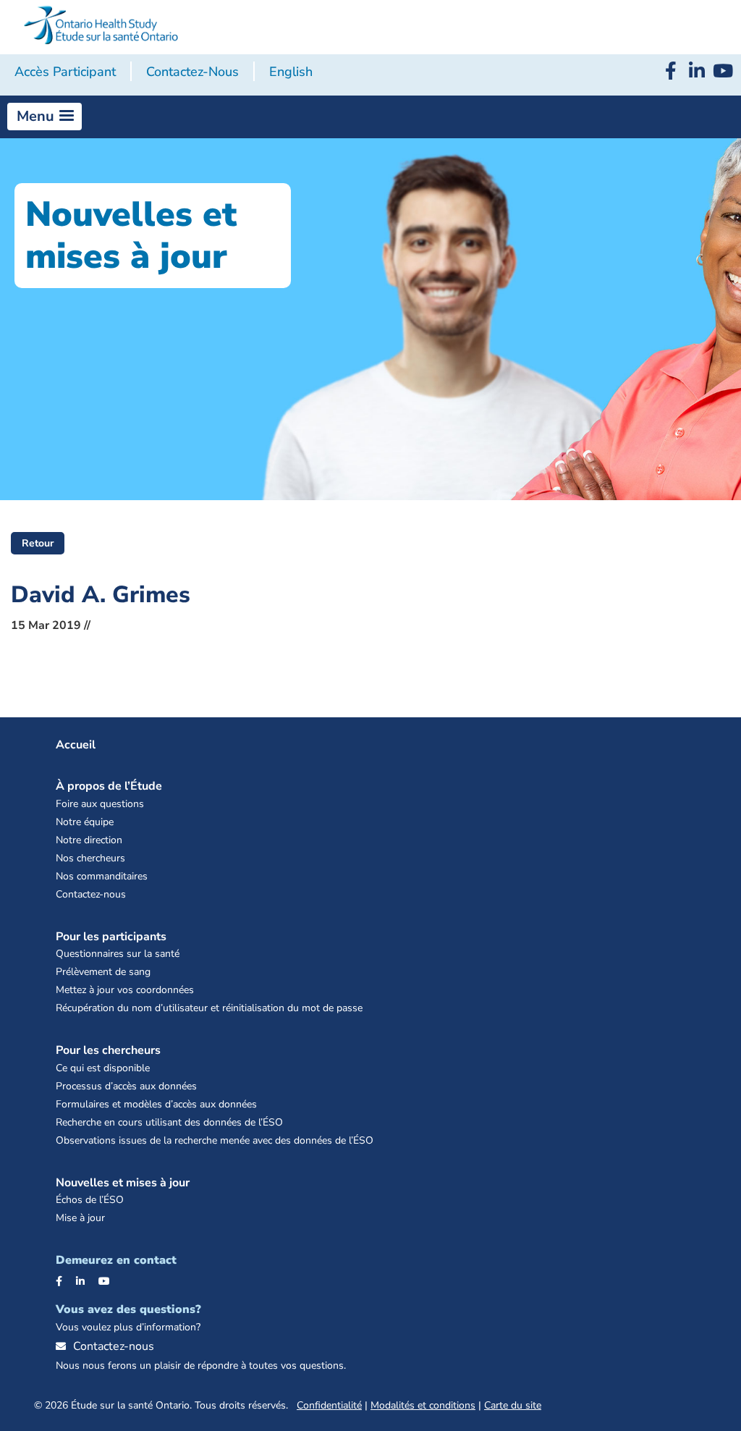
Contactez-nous (192, 71)
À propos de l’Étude (109, 786)
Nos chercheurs (90, 858)
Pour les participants (111, 937)
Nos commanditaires (102, 876)
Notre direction (89, 840)
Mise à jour (80, 1218)
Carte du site (512, 1405)
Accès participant (65, 71)
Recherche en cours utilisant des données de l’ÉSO (169, 1122)
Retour (38, 543)
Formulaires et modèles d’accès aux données (156, 1104)
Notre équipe (85, 822)
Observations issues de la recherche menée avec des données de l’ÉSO (214, 1140)
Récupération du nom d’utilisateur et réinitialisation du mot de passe (209, 1008)
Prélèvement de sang (103, 972)
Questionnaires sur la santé (117, 954)
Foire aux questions (100, 804)
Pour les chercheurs (108, 1050)
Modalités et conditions (422, 1405)
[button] (44, 116)
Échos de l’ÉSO (90, 1200)
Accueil (76, 745)
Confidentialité (329, 1405)
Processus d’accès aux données (126, 1086)
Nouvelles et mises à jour (123, 1183)
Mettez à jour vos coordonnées (125, 990)
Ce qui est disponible (103, 1068)
